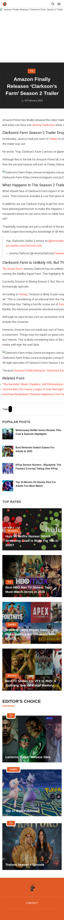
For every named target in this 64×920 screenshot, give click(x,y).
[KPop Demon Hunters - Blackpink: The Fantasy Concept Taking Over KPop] (7, 468)
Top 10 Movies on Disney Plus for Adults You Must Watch (36, 484)
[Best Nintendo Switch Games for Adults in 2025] (7, 451)
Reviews (13, 531)
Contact (32, 903)
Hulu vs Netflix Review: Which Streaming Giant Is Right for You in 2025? (31, 541)
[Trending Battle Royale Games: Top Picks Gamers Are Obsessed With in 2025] (32, 623)
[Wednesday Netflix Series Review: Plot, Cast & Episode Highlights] (7, 433)
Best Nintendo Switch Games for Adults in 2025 (35, 449)
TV (31, 71)
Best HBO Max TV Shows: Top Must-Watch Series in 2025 (27, 590)
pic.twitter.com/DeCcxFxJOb (24, 245)
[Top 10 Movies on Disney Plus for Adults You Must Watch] (7, 485)
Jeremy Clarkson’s (43, 125)
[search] (53, 4)
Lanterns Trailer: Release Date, (28, 757)
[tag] (10, 409)
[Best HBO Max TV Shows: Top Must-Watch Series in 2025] (32, 576)
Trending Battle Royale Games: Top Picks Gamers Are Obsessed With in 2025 (31, 634)
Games (12, 624)
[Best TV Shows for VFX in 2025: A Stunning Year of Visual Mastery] (32, 670)
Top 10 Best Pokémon (21, 811)
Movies (12, 675)
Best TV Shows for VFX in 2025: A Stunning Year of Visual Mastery (30, 683)
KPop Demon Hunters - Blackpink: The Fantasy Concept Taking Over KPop (38, 467)
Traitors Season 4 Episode (24, 864)
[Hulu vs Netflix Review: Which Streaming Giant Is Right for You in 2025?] (32, 529)
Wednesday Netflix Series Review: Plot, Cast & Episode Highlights (39, 432)
